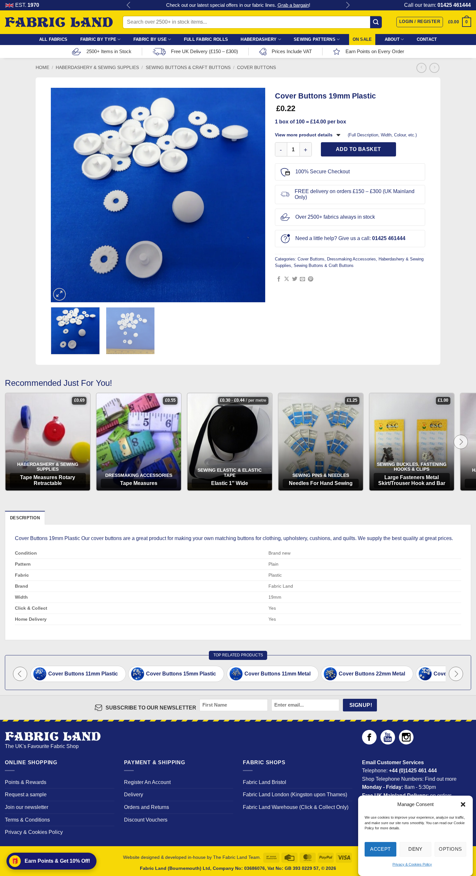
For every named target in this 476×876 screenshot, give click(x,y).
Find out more (441, 779)
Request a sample (26, 794)
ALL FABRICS (53, 39)
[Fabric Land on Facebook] (369, 742)
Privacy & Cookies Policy (412, 864)
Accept (380, 849)
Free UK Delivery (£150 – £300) (204, 51)
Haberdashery (259, 39)
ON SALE (362, 39)
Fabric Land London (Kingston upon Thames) (295, 794)
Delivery (133, 794)
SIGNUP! (360, 705)
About (392, 39)
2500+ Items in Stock (108, 51)
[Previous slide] (20, 674)
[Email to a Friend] (302, 279)
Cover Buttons (256, 67)
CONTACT (427, 39)
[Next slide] (461, 442)
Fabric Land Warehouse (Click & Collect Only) (295, 807)
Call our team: (437, 5)
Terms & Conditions (27, 820)
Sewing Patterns (314, 39)
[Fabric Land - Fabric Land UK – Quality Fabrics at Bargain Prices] (59, 22)
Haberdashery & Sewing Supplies (97, 67)
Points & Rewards (25, 782)
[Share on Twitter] (294, 279)
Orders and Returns (146, 807)
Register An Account (147, 782)
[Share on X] (286, 279)
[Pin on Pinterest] (310, 279)
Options (450, 849)
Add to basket (358, 149)
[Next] (255, 195)
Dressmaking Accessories (351, 259)
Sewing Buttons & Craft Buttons (188, 67)
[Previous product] (434, 68)
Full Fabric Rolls (206, 39)
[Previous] (61, 195)
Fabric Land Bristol (264, 782)
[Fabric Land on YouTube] (387, 742)
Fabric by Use (150, 39)
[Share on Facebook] (278, 279)
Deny (415, 849)
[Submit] (376, 22)
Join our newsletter (26, 807)
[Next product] (421, 68)
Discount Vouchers (145, 820)
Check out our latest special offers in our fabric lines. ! (238, 5)
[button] (463, 804)
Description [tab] (25, 517)
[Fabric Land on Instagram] (406, 742)
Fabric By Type (98, 39)
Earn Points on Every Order (375, 51)
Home (42, 67)
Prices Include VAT (292, 51)
